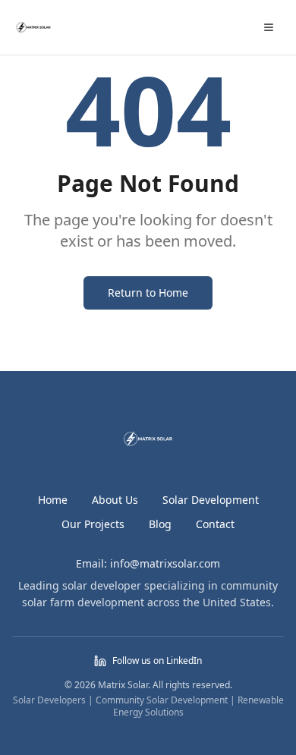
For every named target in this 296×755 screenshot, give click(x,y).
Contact (215, 524)
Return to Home (148, 292)
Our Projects (92, 524)
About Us (115, 499)
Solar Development (210, 499)
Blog (160, 524)
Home (53, 499)
